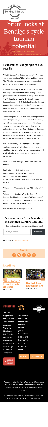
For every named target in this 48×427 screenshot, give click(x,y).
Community (25, 240)
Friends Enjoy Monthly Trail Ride (12, 285)
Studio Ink (37, 400)
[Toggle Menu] (43, 10)
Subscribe (38, 231)
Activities (18, 240)
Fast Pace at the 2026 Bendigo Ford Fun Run (35, 287)
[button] (5, 280)
